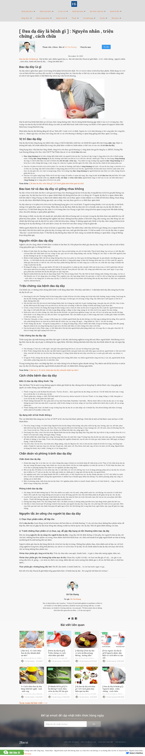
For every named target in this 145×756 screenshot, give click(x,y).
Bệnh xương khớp (42, 18)
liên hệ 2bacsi (120, 742)
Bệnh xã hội (60, 18)
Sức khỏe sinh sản (96, 11)
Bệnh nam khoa (45, 11)
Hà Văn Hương (72, 594)
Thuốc (74, 18)
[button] (28, 11)
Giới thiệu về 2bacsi (71, 742)
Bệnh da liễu (114, 11)
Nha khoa (115, 18)
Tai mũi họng (88, 18)
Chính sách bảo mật (105, 742)
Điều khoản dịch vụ (88, 742)
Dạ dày (102, 18)
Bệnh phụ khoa (27, 11)
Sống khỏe (25, 18)
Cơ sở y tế (62, 11)
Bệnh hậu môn (77, 11)
